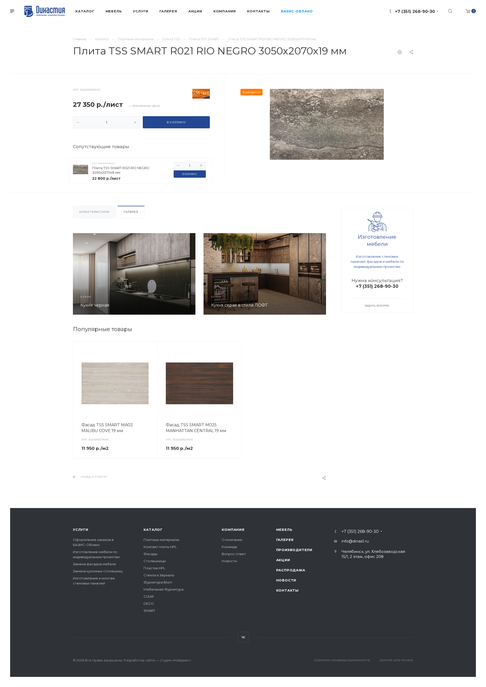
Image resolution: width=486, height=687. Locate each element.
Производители (294, 550)
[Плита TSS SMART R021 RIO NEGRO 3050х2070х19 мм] (326, 124)
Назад (78, 274)
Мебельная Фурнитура (164, 589)
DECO (149, 603)
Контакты (287, 590)
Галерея (131, 212)
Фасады (150, 554)
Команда (229, 547)
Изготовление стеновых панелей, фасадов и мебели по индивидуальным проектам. (377, 261)
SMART (149, 611)
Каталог (153, 530)
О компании (232, 540)
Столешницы (155, 561)
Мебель (284, 530)
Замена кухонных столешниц (98, 571)
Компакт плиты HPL (160, 547)
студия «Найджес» (175, 660)
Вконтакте (243, 637)
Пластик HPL (154, 568)
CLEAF (149, 596)
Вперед (320, 274)
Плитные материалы (161, 540)
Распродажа (290, 570)
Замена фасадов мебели (94, 564)
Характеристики (94, 212)
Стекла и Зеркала (159, 575)
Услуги (80, 530)
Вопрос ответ (234, 554)
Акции (283, 560)
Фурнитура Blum (158, 582)
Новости (229, 561)
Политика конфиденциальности (342, 660)
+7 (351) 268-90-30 (415, 11)
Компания (233, 530)
